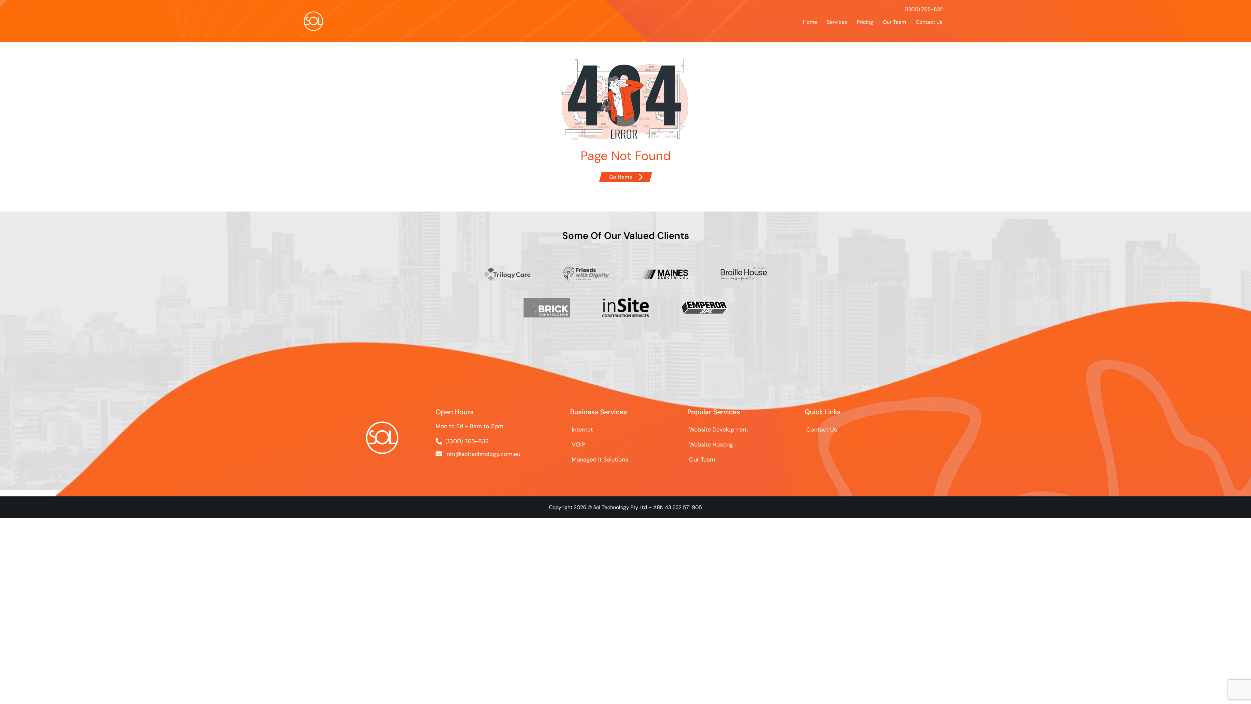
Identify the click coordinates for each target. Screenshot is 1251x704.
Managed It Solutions (600, 459)
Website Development (718, 429)
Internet (582, 429)
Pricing (865, 22)
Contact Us (929, 22)
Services (837, 22)
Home (810, 22)
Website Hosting (711, 444)
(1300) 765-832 (924, 9)
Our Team (894, 22)
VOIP (578, 444)
